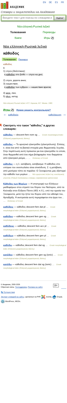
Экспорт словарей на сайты (12, 297)
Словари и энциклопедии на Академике (28, 12)
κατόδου (8, 254)
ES (56, 2)
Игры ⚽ (49, 38)
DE (50, 2)
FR (62, 2)
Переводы (49, 32)
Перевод (23, 59)
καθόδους (8, 226)
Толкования (18, 32)
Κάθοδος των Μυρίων (15, 183)
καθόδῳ (7, 245)
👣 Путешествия (8, 292)
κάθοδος (8, 144)
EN (44, 2)
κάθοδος (8, 134)
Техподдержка (21, 287)
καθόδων (8, 235)
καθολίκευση (54, 114)
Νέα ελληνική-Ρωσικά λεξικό (33, 26)
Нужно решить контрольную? (33, 110)
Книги (18, 38)
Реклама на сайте (35, 287)
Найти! (59, 18)
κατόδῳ (7, 264)
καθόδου (8, 216)
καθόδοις (8, 206)
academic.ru (12, 5)
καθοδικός (13, 114)
